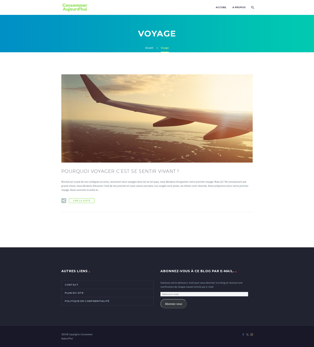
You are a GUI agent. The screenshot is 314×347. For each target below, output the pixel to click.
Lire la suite (81, 200)
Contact (71, 284)
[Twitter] (247, 334)
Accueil (221, 7)
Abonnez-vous (173, 304)
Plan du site (74, 292)
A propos (239, 7)
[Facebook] (243, 334)
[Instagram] (251, 334)
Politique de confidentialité (87, 301)
